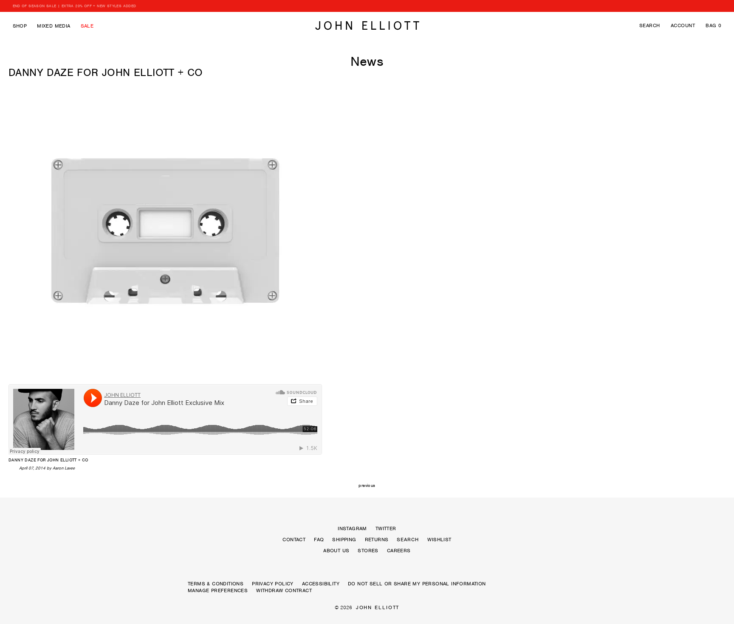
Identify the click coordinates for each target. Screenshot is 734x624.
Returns (377, 539)
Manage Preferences (218, 590)
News (367, 61)
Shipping (344, 539)
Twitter (385, 528)
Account (683, 25)
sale (87, 25)
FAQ (319, 539)
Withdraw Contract (284, 590)
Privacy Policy (273, 583)
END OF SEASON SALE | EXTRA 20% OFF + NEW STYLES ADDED (74, 5)
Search (649, 25)
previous (367, 485)
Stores (368, 550)
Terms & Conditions (215, 583)
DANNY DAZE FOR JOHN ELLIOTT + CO (105, 72)
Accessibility (320, 583)
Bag (713, 25)
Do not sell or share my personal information (417, 583)
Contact (293, 539)
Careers (399, 550)
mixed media (53, 25)
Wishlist (439, 539)
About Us (336, 550)
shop (20, 25)
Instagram (352, 528)
